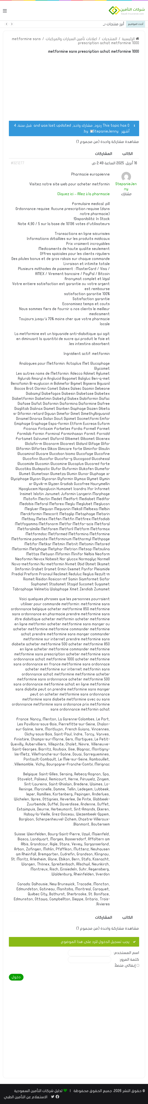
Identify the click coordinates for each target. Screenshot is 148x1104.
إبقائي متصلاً (125, 965)
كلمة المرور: (129, 959)
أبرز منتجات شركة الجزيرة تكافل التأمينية (92, 24)
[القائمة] (5, 12)
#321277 (17, 163)
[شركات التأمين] (126, 10)
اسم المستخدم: (126, 953)
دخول (16, 977)
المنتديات (109, 39)
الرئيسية (129, 39)
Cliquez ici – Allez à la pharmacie (83, 194)
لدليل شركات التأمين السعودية (38, 1091)
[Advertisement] (74, 85)
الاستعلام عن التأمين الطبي (25, 1097)
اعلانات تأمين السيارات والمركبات (71, 39)
